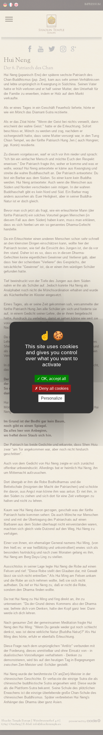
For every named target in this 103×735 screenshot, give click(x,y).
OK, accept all (53, 379)
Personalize (51, 398)
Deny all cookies (53, 388)
